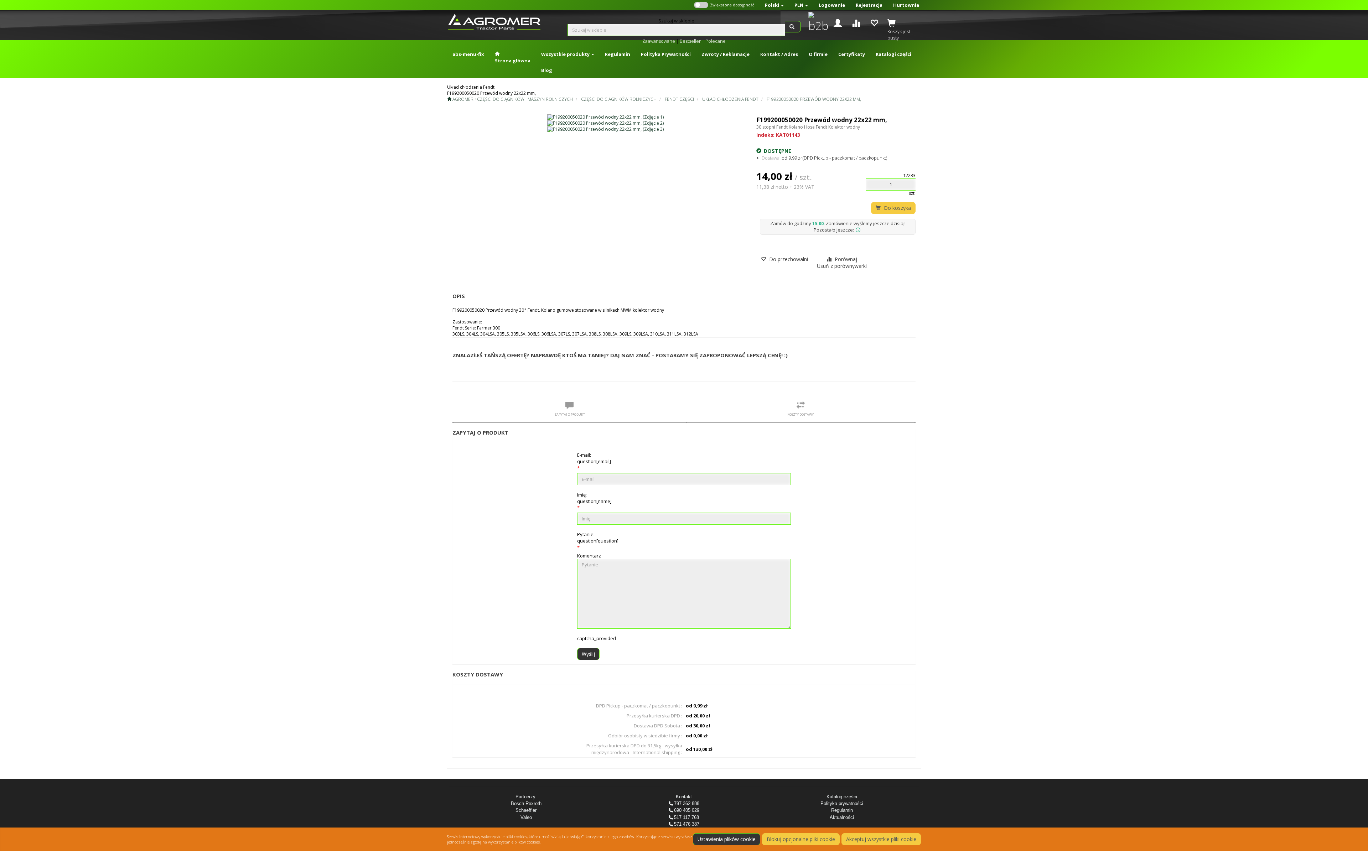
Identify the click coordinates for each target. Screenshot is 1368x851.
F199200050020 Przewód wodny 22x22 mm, (814, 99)
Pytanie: (597, 537)
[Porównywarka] (856, 22)
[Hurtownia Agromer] (817, 22)
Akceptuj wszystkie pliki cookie (881, 839)
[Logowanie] (837, 22)
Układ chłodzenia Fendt (730, 99)
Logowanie (832, 5)
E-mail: (594, 458)
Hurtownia (906, 5)
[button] (774, 5)
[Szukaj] (793, 26)
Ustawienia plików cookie (727, 839)
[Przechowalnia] (874, 22)
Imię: (594, 498)
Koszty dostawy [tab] (800, 414)
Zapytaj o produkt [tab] (569, 414)
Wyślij (588, 653)
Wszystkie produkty (566, 54)
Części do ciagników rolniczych (619, 99)
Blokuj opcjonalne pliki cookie (801, 839)
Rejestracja (869, 5)
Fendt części (679, 99)
